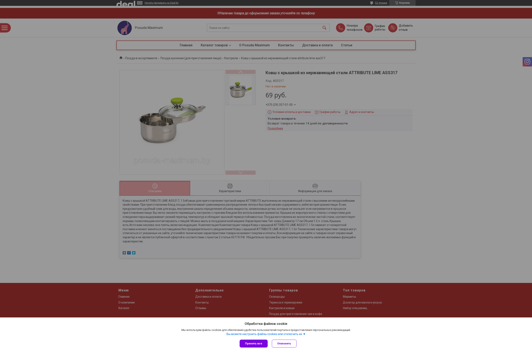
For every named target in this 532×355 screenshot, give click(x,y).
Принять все (253, 343)
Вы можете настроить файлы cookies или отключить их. (265, 334)
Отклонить (284, 343)
